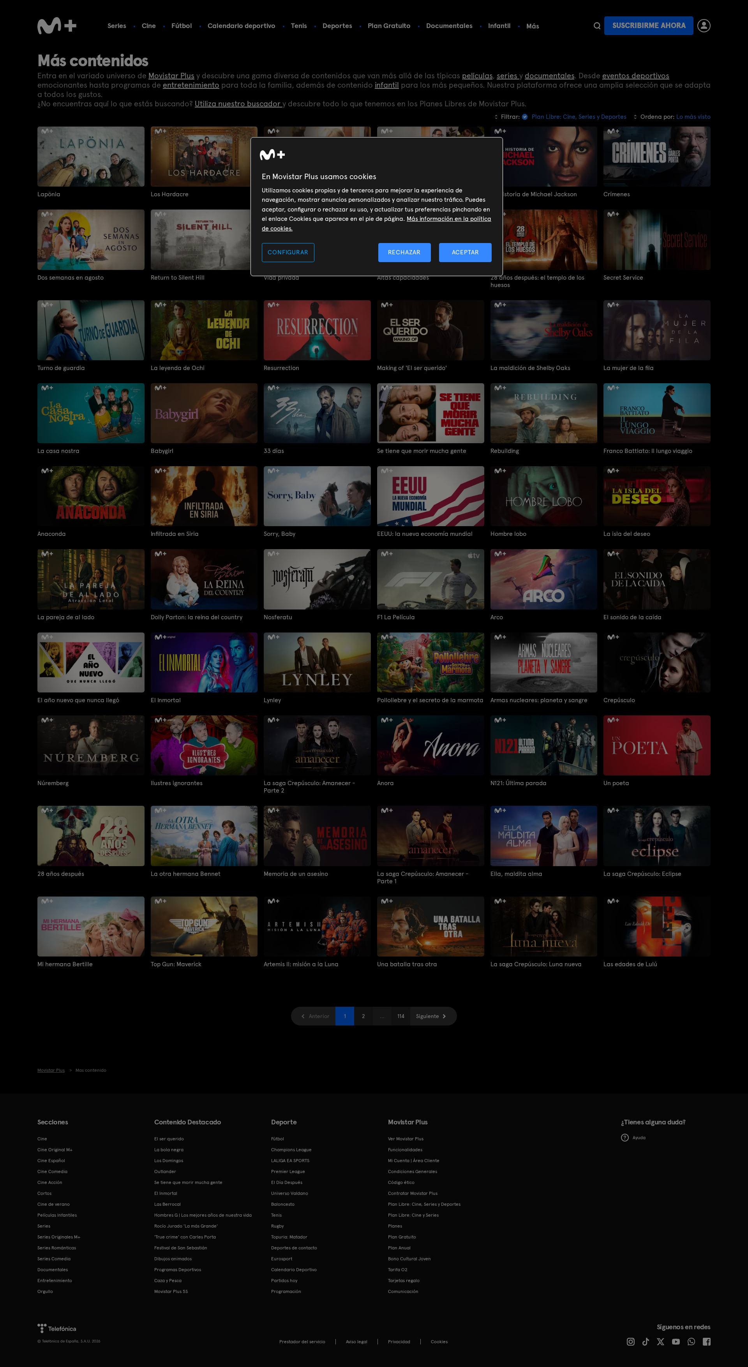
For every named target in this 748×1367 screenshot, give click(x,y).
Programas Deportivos (177, 1269)
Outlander (165, 1171)
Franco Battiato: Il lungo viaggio (647, 450)
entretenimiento (191, 85)
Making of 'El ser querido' (412, 368)
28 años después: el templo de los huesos (537, 281)
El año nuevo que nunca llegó (78, 700)
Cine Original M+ (54, 1149)
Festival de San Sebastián (180, 1248)
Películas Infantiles (57, 1215)
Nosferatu (278, 617)
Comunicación (403, 1291)
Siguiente (427, 1016)
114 (400, 1016)
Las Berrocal (167, 1204)
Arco (496, 617)
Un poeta (616, 783)
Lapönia (48, 194)
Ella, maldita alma (516, 873)
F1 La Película (396, 617)
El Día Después (286, 1182)
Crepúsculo (619, 700)
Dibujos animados (173, 1258)
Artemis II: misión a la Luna (301, 964)
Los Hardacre (170, 194)
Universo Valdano (289, 1193)
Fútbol (181, 25)
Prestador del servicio (302, 1341)
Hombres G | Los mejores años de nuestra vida (203, 1215)
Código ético (401, 1182)
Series (117, 25)
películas (477, 75)
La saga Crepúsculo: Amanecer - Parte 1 (422, 877)
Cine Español (51, 1160)
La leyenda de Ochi (178, 368)
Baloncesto (283, 1204)
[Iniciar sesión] (704, 25)
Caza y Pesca (168, 1280)
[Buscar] (597, 25)
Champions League (291, 1149)
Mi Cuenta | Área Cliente (413, 1160)
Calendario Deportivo (294, 1269)
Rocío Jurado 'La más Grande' (186, 1226)
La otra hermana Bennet (186, 873)
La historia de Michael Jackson (533, 194)
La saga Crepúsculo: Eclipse (642, 873)
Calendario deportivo (241, 25)
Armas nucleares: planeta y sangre (538, 700)
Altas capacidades (403, 277)
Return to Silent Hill (178, 277)
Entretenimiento (54, 1280)
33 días (274, 450)
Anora (385, 783)
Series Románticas (56, 1248)
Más (532, 26)
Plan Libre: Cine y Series (413, 1215)
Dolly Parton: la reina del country (196, 617)
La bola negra (168, 1149)
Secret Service (623, 277)
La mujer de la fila (628, 368)
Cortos (44, 1193)
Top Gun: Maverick (176, 964)
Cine (149, 25)
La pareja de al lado (65, 617)
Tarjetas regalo (404, 1280)
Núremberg (53, 783)
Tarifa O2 (398, 1269)
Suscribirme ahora (649, 25)
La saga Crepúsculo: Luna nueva (536, 964)
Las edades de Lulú (630, 964)
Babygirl (162, 450)
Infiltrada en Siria (175, 533)
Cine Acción (49, 1182)
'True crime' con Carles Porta (185, 1237)
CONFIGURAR (288, 252)
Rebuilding (504, 450)
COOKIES (439, 1341)
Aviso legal (356, 1341)
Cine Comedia (52, 1171)
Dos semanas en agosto (70, 277)
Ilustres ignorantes (177, 783)
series (508, 75)
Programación (286, 1291)
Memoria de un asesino (296, 873)
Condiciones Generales (412, 1171)
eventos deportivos (635, 75)
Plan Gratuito (389, 25)
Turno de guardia (61, 368)
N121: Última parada (518, 783)
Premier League (288, 1171)
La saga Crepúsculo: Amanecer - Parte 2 (309, 786)
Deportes (337, 25)
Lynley (272, 700)
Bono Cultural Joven (409, 1258)
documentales (549, 75)
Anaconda (51, 533)
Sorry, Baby (279, 533)
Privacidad (399, 1341)
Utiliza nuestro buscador (238, 103)
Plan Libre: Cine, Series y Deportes (424, 1204)
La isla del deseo (626, 533)
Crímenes (616, 194)
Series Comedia (54, 1258)
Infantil (499, 25)
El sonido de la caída (632, 617)
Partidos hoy (284, 1280)
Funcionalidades (405, 1149)
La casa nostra (58, 450)
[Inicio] (56, 25)
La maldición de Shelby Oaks (530, 368)
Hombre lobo (508, 533)
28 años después (60, 873)
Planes (395, 1226)
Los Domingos (168, 1160)
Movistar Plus (171, 75)
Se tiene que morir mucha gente (421, 450)
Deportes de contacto (294, 1248)
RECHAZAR (404, 252)
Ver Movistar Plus (405, 1139)
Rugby (277, 1226)
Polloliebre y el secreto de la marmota (430, 700)
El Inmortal (166, 700)
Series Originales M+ (58, 1237)
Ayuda (639, 1137)
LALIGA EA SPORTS (290, 1160)
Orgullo (45, 1291)
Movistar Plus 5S (171, 1291)
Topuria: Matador (289, 1237)
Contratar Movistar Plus (413, 1193)
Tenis (299, 25)
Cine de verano (53, 1204)
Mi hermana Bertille (65, 964)
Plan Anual (399, 1248)
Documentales (449, 25)
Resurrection (281, 368)
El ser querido (169, 1139)
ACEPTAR (465, 252)
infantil (387, 85)
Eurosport (281, 1258)
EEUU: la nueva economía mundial (425, 533)
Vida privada (281, 277)
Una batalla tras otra (407, 964)
